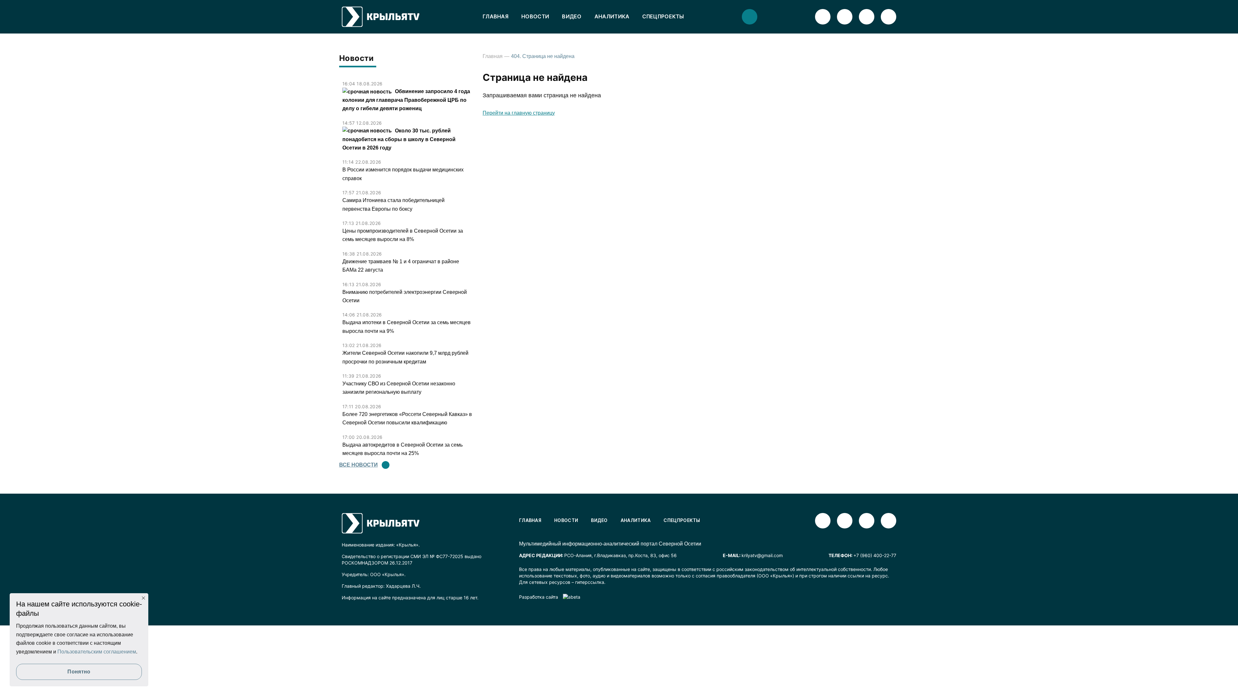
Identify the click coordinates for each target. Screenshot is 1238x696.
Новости (535, 16)
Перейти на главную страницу (519, 113)
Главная (495, 16)
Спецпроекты (663, 16)
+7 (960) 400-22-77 (874, 555)
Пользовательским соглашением (96, 651)
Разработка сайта (538, 597)
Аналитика (612, 16)
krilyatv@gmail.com (762, 555)
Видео (572, 16)
